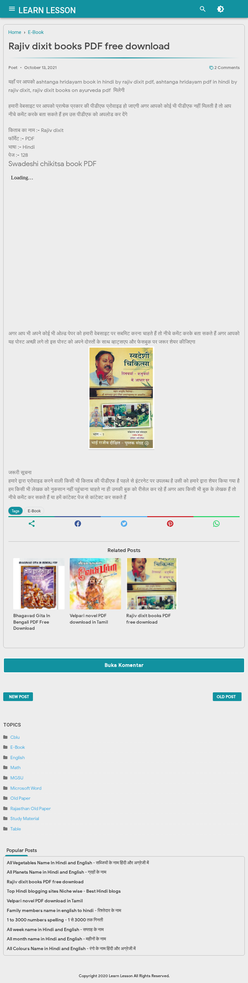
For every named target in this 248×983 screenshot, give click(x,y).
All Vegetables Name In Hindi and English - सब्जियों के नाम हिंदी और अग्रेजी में (78, 863)
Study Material (24, 818)
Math (15, 767)
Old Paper (20, 798)
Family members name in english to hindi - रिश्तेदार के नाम (64, 910)
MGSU (16, 778)
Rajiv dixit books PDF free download (148, 619)
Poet (12, 67)
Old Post (226, 696)
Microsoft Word (25, 788)
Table (15, 829)
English (17, 757)
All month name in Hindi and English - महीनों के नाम (56, 939)
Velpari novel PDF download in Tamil (89, 619)
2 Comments (226, 67)
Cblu (15, 737)
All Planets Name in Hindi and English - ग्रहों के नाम (56, 872)
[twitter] (124, 522)
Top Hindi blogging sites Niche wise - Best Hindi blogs (64, 891)
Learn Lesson (47, 10)
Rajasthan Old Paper (30, 808)
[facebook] (78, 522)
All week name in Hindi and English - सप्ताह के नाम (55, 929)
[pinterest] (170, 522)
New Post (19, 696)
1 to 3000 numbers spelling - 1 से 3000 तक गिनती (55, 920)
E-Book (34, 511)
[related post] (39, 583)
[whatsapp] (216, 522)
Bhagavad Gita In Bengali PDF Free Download (31, 622)
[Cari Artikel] (201, 10)
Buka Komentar (124, 665)
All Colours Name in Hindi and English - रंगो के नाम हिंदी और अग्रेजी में (71, 948)
